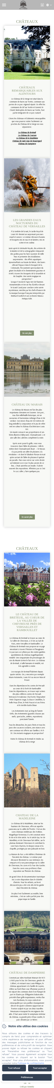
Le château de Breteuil (27, 132)
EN (25, 1083)
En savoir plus (27, 517)
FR (29, 1083)
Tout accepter (40, 1068)
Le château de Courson (27, 135)
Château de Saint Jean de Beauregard (27, 141)
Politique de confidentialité (31, 1063)
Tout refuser (14, 1068)
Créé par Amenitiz (27, 1086)
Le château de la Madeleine (27, 138)
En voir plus (27, 333)
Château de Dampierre (27, 143)
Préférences (27, 1077)
